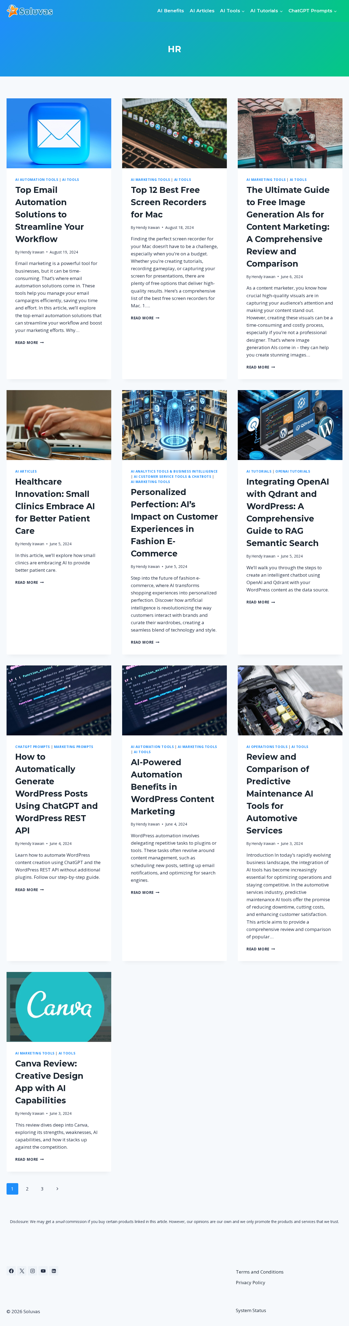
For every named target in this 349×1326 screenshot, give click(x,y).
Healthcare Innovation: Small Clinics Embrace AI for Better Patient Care (55, 506)
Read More (29, 342)
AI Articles (202, 10)
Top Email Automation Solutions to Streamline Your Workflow (49, 214)
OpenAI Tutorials (292, 471)
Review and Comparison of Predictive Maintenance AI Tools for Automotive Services (279, 794)
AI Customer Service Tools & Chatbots (172, 476)
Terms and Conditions (260, 1272)
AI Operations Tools (266, 746)
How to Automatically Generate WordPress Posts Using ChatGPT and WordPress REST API (56, 794)
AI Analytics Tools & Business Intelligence (174, 471)
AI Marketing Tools (150, 179)
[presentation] (59, 133)
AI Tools (70, 179)
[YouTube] (43, 1270)
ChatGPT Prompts (32, 746)
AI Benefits (170, 10)
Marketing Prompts (73, 746)
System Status (251, 1310)
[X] (21, 1270)
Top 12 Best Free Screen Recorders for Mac (168, 202)
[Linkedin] (53, 1270)
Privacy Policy (250, 1282)
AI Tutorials (258, 471)
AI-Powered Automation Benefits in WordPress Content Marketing (172, 787)
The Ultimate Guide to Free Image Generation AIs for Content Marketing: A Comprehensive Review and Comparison (288, 227)
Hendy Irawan (32, 252)
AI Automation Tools (36, 179)
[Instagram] (32, 1270)
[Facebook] (11, 1270)
